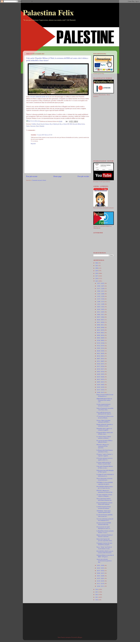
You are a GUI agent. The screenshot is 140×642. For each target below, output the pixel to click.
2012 (96, 594)
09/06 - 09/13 (100, 325)
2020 (96, 268)
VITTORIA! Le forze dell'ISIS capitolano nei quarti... (105, 483)
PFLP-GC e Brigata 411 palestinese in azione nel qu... (105, 491)
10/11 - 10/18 (100, 312)
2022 (96, 263)
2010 (96, 600)
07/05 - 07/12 (100, 348)
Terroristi (32, 126)
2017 (96, 276)
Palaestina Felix (48, 12)
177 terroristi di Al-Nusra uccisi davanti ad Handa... (105, 417)
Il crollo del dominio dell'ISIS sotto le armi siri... (104, 515)
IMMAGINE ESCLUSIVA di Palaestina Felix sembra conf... (104, 400)
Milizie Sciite (81, 124)
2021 (96, 265)
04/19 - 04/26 (100, 377)
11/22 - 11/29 (100, 296)
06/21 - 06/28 (100, 353)
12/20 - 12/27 (100, 286)
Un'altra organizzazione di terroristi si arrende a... (103, 405)
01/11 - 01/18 (100, 583)
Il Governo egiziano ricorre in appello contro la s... (104, 459)
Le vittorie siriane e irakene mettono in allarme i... (104, 437)
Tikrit (37, 126)
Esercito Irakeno (45, 124)
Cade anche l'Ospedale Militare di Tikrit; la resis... (105, 467)
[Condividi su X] (73, 121)
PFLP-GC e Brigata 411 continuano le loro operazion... (103, 446)
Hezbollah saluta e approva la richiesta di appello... (104, 429)
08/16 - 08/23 (100, 332)
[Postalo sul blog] (72, 121)
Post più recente (31, 176)
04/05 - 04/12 (100, 382)
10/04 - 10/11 (100, 314)
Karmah (75, 124)
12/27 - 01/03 (100, 283)
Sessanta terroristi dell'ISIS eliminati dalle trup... (104, 523)
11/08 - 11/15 (100, 301)
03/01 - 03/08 (100, 565)
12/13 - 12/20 (100, 288)
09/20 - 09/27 (100, 320)
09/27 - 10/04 (100, 317)
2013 (96, 592)
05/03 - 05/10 (100, 371)
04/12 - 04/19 (100, 379)
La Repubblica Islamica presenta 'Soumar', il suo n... (105, 531)
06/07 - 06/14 (100, 358)
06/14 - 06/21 (100, 356)
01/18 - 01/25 (100, 581)
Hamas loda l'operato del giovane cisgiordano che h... (105, 539)
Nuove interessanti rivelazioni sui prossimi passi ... (104, 479)
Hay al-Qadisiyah (54, 124)
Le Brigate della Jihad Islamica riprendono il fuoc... (105, 450)
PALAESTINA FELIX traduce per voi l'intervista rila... (105, 487)
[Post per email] (66, 121)
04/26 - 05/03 (100, 374)
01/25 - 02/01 (100, 578)
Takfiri (28, 126)
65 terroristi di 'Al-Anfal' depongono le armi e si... (104, 527)
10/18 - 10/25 (100, 309)
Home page (57, 176)
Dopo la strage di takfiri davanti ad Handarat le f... (105, 395)
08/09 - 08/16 (100, 335)
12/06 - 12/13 (100, 291)
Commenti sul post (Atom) (39, 180)
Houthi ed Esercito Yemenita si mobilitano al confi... (105, 425)
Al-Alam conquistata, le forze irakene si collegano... (104, 495)
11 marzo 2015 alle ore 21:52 (44, 135)
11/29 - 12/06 (100, 294)
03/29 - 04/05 (100, 384)
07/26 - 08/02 (100, 340)
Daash (38, 124)
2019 (96, 271)
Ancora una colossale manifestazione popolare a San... (104, 560)
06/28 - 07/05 (100, 351)
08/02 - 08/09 (100, 338)
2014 (96, 589)
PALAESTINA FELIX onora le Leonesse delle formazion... (105, 551)
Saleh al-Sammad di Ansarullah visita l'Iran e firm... (105, 409)
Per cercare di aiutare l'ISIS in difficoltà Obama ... (104, 441)
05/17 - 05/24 (100, 366)
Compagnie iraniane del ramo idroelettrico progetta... (104, 543)
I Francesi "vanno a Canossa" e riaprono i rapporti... (105, 455)
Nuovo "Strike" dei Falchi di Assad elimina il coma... (104, 547)
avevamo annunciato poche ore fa (39, 96)
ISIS (71, 124)
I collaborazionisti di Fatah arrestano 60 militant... (104, 507)
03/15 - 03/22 (100, 390)
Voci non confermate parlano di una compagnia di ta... (105, 519)
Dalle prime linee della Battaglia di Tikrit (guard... (105, 471)
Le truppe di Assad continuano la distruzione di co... (105, 475)
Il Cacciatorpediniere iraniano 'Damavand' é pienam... (104, 503)
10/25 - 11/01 (100, 307)
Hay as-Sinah (63, 124)
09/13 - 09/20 (100, 322)
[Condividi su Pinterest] (77, 121)
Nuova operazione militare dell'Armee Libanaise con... (104, 499)
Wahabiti (42, 126)
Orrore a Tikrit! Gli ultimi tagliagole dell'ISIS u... (103, 421)
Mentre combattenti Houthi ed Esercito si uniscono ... (104, 535)
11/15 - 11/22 (100, 299)
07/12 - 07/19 (100, 345)
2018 (96, 273)
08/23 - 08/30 (100, 330)
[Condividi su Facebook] (75, 121)
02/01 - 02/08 (100, 576)
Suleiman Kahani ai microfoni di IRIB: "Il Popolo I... (105, 555)
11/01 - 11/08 (100, 304)
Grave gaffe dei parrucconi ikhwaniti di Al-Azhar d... (104, 413)
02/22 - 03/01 (100, 568)
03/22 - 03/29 (100, 387)
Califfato (34, 124)
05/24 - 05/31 (100, 364)
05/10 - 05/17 (100, 369)
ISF (68, 124)
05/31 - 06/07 (100, 361)
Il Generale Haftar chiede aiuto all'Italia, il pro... (105, 433)
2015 (96, 281)
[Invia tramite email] (70, 121)
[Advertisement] (70, 37)
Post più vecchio (83, 176)
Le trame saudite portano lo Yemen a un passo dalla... (104, 463)
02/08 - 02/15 (100, 573)
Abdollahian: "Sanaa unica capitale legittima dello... (104, 511)
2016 (96, 278)
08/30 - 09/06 (100, 327)
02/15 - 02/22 (100, 570)
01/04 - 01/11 (100, 586)
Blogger (80, 637)
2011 (96, 597)
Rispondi (33, 143)
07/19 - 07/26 (100, 343)
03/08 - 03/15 (100, 392)
